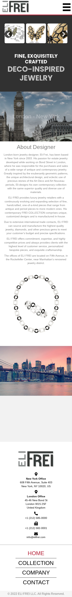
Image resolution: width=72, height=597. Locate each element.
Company (36, 573)
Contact (36, 582)
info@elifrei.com (36, 537)
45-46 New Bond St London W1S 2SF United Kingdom (36, 504)
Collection (36, 563)
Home (36, 553)
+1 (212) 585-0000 (36, 517)
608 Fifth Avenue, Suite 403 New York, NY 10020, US (36, 484)
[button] (8, 34)
